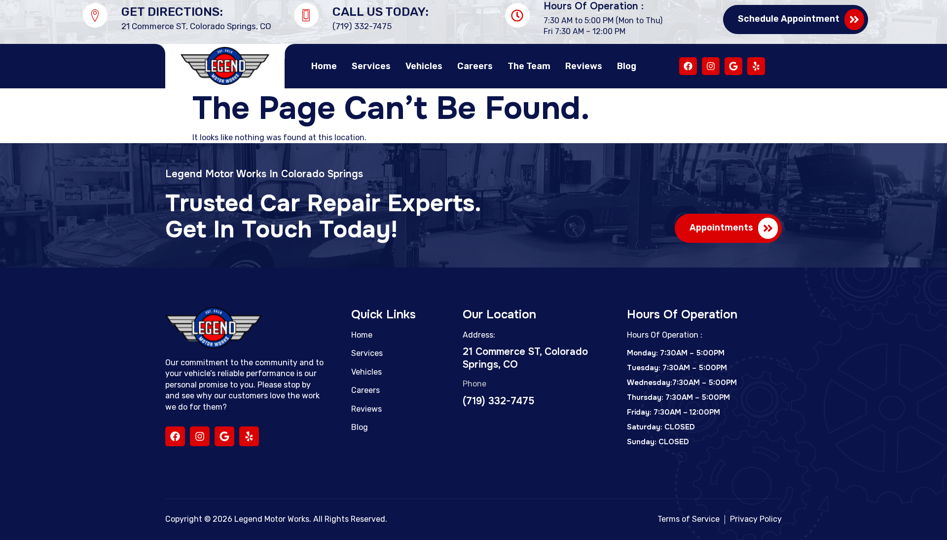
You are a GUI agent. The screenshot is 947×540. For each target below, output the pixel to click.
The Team (529, 66)
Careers (475, 66)
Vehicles (423, 66)
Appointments (721, 227)
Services (371, 66)
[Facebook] (688, 66)
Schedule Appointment (788, 18)
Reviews (583, 66)
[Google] (733, 66)
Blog (626, 66)
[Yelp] (756, 66)
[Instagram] (711, 66)
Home (324, 66)
